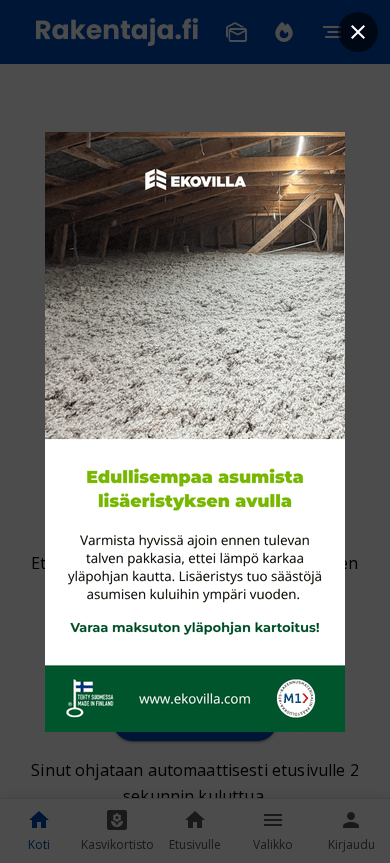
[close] (358, 32)
